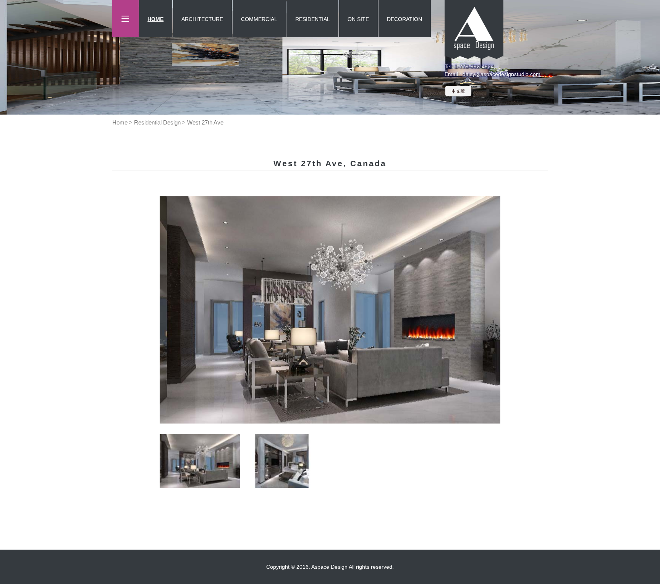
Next (511, 309)
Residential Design (157, 122)
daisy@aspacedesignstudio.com (501, 74)
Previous (148, 309)
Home (120, 122)
